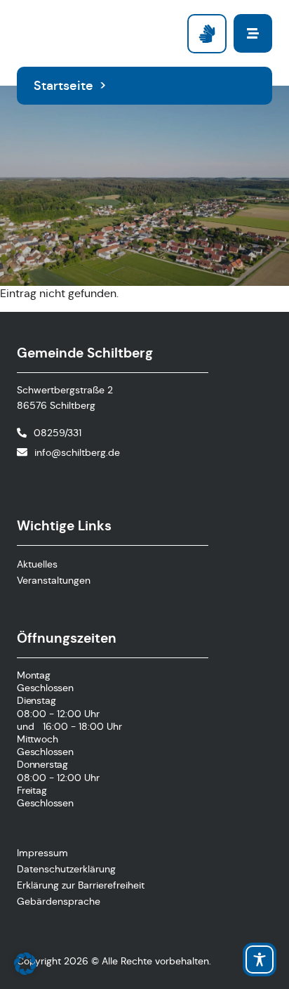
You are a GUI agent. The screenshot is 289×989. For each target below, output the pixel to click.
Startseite (63, 85)
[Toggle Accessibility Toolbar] (259, 959)
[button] (25, 963)
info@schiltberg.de (77, 452)
